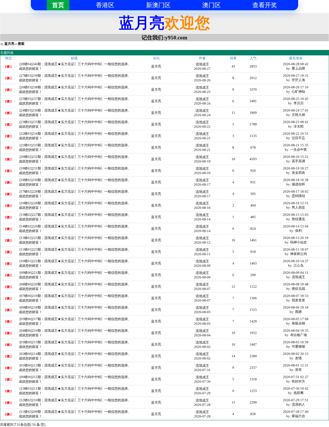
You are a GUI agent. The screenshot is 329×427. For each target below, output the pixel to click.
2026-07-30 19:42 (295, 388)
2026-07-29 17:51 (295, 400)
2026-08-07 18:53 (295, 296)
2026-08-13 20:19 (295, 238)
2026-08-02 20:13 (295, 354)
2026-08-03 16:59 (295, 342)
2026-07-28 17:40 (295, 412)
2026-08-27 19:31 (295, 76)
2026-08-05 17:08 (295, 319)
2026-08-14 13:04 (295, 226)
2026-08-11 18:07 (295, 249)
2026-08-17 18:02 (295, 191)
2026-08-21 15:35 (295, 145)
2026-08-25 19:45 (295, 99)
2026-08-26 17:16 (295, 87)
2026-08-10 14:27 (295, 261)
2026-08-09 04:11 (295, 273)
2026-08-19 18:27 (295, 168)
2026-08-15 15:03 (295, 215)
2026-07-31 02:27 (295, 377)
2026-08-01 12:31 (295, 365)
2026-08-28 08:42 (295, 64)
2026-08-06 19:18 (295, 307)
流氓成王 (202, 64)
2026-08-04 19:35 (295, 330)
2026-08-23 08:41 (295, 122)
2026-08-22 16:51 (295, 133)
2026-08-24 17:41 (295, 110)
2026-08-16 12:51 (295, 203)
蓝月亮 (9, 44)
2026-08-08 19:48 (295, 284)
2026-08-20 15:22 (295, 157)
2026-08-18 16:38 (295, 180)
